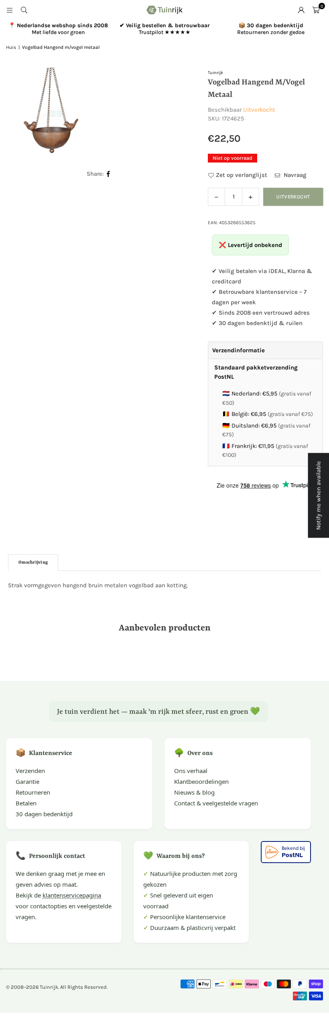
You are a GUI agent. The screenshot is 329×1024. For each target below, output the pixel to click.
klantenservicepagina (72, 895)
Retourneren (33, 792)
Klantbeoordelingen (201, 781)
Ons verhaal (190, 771)
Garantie (27, 781)
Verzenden (30, 771)
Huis (11, 47)
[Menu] (9, 10)
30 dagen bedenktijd (44, 814)
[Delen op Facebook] (109, 174)
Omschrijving (33, 562)
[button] (316, 10)
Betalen (26, 803)
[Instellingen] (301, 10)
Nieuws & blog (194, 792)
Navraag (294, 175)
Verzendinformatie (238, 350)
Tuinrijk (215, 72)
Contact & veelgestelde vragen (216, 803)
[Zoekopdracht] (24, 10)
